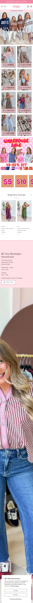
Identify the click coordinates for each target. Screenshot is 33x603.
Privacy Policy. (15, 586)
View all (16, 197)
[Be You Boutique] (16, 6)
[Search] (5, 6)
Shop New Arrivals (16, 195)
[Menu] (2, 6)
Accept (16, 590)
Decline (16, 595)
